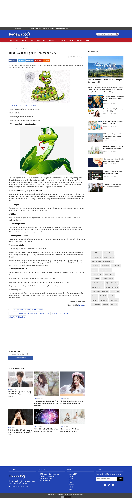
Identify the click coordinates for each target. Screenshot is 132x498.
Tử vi (38, 40)
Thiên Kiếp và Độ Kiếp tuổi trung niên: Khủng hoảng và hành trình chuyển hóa (20, 432)
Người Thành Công (97, 283)
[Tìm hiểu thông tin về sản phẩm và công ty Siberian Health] (105, 66)
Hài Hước (94, 296)
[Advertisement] (66, 12)
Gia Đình (94, 270)
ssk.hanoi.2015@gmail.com (19, 487)
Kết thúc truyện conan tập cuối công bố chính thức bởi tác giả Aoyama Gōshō (113, 98)
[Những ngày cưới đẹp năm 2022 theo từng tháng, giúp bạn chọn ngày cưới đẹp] (95, 137)
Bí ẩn (44, 40)
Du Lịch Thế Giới (109, 257)
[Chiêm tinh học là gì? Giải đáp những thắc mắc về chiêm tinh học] (46, 416)
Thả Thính (105, 304)
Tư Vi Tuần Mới (116, 265)
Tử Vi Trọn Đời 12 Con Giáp (100, 291)
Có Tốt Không (96, 304)
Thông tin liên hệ (45, 480)
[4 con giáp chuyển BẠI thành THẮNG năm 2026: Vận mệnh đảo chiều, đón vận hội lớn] (46, 384)
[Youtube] (113, 485)
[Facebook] (105, 485)
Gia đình (51, 40)
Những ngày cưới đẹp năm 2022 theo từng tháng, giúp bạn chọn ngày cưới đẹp (112, 136)
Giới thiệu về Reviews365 (47, 476)
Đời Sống (23, 40)
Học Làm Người (108, 252)
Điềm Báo (111, 296)
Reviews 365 (14, 40)
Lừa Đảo (94, 300)
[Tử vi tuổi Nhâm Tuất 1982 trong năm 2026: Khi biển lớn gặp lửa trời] (72, 384)
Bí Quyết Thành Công (112, 283)
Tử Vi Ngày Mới (114, 291)
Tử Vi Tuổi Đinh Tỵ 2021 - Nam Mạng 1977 (25, 105)
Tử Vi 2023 (114, 304)
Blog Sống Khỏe (61, 40)
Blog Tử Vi (103, 296)
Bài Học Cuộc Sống (97, 287)
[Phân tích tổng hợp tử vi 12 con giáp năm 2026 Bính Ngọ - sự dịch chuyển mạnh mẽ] (20, 379)
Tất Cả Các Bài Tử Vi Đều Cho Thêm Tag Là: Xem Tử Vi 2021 (29, 313)
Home (10, 49)
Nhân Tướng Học (109, 274)
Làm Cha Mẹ (95, 265)
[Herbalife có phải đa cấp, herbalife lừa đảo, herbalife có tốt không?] (95, 150)
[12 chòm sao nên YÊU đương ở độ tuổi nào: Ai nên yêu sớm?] (72, 416)
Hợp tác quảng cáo (46, 478)
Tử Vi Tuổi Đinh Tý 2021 (22, 310)
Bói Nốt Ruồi (105, 265)
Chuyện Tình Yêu (97, 274)
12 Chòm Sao (103, 300)
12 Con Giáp (95, 278)
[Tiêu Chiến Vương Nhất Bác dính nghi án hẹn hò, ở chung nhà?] (95, 187)
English (87, 40)
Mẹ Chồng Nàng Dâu (112, 287)
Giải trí (71, 487)
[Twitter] (109, 485)
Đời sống (71, 476)
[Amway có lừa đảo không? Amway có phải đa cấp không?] (95, 125)
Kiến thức (79, 40)
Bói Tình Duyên (96, 261)
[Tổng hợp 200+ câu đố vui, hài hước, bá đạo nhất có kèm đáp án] (95, 162)
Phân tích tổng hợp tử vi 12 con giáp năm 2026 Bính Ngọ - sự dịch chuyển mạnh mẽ (20, 394)
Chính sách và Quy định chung (49, 474)
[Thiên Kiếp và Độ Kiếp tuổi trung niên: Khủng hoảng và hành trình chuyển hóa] (20, 417)
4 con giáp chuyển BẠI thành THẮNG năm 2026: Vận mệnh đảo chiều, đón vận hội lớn (46, 403)
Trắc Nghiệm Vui (96, 252)
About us (71, 489)
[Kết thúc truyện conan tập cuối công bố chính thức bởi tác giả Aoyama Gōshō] (95, 102)
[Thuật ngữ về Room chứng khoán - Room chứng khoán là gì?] (95, 175)
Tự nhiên (31, 40)
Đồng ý (120, 478)
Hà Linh (81, 305)
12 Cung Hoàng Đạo (107, 278)
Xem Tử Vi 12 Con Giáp (17, 317)
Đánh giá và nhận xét (20, 357)
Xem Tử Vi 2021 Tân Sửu (60, 313)
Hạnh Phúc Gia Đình (105, 270)
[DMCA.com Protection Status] (66, 497)
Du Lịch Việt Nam (108, 261)
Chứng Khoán (114, 300)
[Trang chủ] (19, 34)
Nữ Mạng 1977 (38, 310)
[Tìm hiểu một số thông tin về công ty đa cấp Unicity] (95, 112)
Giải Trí (71, 40)
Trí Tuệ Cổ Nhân (96, 257)
